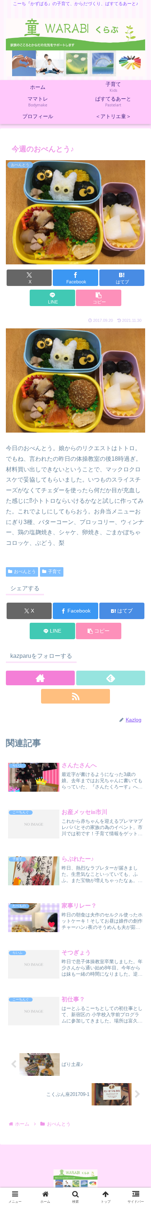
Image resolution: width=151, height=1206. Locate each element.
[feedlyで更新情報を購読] (110, 678)
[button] (98, 298)
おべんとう (25, 571)
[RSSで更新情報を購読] (75, 696)
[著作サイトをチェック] (40, 678)
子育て (54, 571)
